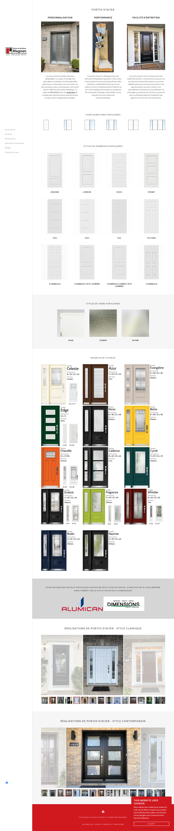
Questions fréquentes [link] (14, 143)
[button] (18, 134)
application (71, 92)
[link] (16, 51)
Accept (151, 824)
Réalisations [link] (10, 139)
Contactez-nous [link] (12, 152)
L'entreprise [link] (10, 129)
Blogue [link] (8, 148)
